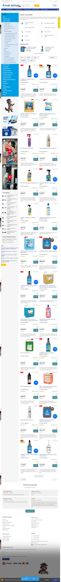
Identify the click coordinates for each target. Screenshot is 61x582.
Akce (4, 17)
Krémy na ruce (6, 51)
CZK (51, 1)
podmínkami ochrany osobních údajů (19, 556)
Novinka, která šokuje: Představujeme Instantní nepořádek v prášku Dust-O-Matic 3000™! (9, 248)
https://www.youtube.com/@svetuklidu (40, 544)
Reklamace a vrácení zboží (7, 522)
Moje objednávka (5, 530)
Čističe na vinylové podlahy (10, 36)
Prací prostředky (7, 54)
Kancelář (4, 81)
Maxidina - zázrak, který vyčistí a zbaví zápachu (10, 258)
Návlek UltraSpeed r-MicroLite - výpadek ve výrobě (9, 252)
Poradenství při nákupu (35, 523)
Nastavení (47, 580)
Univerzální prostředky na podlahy (11, 33)
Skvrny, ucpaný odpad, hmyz (9, 59)
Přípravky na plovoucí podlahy (10, 38)
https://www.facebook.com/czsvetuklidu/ (40, 541)
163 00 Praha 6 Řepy (5, 539)
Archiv (3, 264)
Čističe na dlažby (8, 41)
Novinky (4, 89)
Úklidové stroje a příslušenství (9, 79)
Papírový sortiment (7, 70)
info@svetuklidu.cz (36, 536)
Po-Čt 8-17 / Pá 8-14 (5, 540)
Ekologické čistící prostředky (9, 61)
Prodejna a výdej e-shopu (6, 536)
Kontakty (24, 1)
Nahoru (23, 479)
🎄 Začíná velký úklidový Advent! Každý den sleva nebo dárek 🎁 (9, 261)
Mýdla (5, 49)
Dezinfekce (6, 48)
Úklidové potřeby (6, 68)
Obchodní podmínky (5, 524)
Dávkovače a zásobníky (7, 72)
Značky (4, 94)
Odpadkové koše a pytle (8, 74)
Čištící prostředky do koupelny (9, 28)
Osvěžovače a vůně (7, 53)
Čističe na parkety (8, 39)
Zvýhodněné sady (6, 18)
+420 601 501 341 (36, 539)
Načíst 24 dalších (39, 476)
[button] (37, 86)
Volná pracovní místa (6, 528)
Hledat (36, 5)
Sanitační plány (34, 527)
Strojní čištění (7, 46)
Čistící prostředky (6, 20)
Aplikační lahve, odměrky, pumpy (10, 62)
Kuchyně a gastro (7, 25)
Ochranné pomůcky (7, 76)
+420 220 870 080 (36, 537)
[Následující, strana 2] (54, 479)
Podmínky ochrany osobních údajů (8, 525)
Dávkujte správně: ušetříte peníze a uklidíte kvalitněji (9, 255)
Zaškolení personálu (34, 526)
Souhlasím (55, 580)
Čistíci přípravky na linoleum (10, 35)
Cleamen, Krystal (6, 65)
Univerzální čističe (7, 23)
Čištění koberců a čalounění (9, 57)
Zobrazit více (30, 511)
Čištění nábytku (7, 56)
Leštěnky (6, 43)
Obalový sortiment (7, 77)
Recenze (3, 527)
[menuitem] (3, 9)
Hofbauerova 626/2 (5, 537)
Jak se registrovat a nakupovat (36, 520)
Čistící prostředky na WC (8, 26)
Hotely (4, 85)
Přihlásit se (6, 559)
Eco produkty (5, 66)
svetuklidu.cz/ (35, 543)
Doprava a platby (32, 1)
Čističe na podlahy (7, 31)
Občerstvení (5, 83)
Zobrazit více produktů (38, 53)
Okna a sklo (6, 29)
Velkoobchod (33, 521)
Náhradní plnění (34, 524)
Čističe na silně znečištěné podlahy (11, 44)
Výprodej (5, 92)
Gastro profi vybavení (7, 90)
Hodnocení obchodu (30, 485)
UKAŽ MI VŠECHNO (6, 87)
